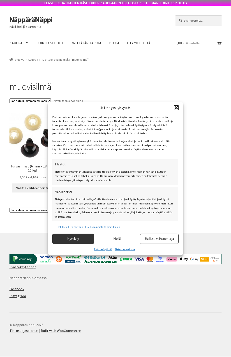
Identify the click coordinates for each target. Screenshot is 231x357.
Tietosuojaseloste (125, 249)
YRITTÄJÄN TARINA (86, 43)
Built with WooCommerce (61, 330)
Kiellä (117, 238)
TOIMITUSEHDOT (50, 43)
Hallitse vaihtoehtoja (159, 238)
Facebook (16, 289)
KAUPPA (15, 43)
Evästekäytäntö (103, 249)
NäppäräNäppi (31, 19)
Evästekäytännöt (22, 267)
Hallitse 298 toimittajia (70, 227)
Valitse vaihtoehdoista (32, 188)
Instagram (17, 296)
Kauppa (33, 60)
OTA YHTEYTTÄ (138, 43)
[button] (176, 108)
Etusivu (19, 60)
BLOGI (114, 43)
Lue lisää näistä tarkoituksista (102, 227)
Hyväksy (73, 238)
